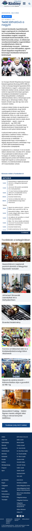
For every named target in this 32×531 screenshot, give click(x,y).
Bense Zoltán (20, 442)
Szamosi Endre (21, 473)
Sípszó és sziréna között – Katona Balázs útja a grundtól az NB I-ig (18, 208)
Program (4, 468)
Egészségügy (5, 442)
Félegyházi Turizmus (22, 500)
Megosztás (8, 16)
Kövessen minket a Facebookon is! (13, 173)
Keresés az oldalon (22, 482)
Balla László (20, 439)
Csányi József (21, 445)
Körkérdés (4, 456)
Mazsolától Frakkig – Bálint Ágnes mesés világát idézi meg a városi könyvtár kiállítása (18, 213)
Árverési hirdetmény (14, 197)
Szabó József (20, 470)
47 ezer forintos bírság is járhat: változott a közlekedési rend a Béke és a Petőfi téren (18, 192)
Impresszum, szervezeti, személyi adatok (9, 521)
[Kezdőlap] (11, 3)
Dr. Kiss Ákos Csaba (22, 451)
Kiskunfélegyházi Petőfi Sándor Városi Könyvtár (23, 489)
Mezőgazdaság (6, 465)
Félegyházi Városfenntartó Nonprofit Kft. (21, 504)
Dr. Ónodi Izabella (21, 454)
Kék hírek (4, 454)
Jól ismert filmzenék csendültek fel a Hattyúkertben (18, 188)
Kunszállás (5, 491)
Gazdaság (4, 448)
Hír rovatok (6, 13)
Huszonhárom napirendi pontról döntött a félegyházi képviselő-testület (18, 183)
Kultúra (4, 462)
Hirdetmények (5, 451)
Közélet (4, 459)
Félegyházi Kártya (22, 497)
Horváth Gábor (21, 462)
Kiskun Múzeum (21, 509)
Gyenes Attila (20, 459)
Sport (3, 470)
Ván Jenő (19, 476)
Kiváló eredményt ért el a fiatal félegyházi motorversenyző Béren (18, 230)
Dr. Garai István (21, 448)
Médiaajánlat (25, 519)
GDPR (23, 526)
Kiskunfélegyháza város (23, 485)
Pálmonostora (6, 494)
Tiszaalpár (4, 499)
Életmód (4, 445)
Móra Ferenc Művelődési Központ (23, 493)
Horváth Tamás (21, 465)
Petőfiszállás (5, 497)
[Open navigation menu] (24, 3)
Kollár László (20, 468)
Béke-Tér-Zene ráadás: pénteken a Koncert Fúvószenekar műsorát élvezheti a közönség (18, 222)
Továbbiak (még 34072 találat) (16, 425)
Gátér (3, 488)
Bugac (3, 482)
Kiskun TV (19, 512)
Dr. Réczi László (21, 456)
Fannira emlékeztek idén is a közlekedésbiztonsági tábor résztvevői (17, 200)
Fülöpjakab (5, 485)
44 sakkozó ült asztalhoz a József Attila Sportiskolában (18, 218)
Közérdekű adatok (17, 520)
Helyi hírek (15, 13)
